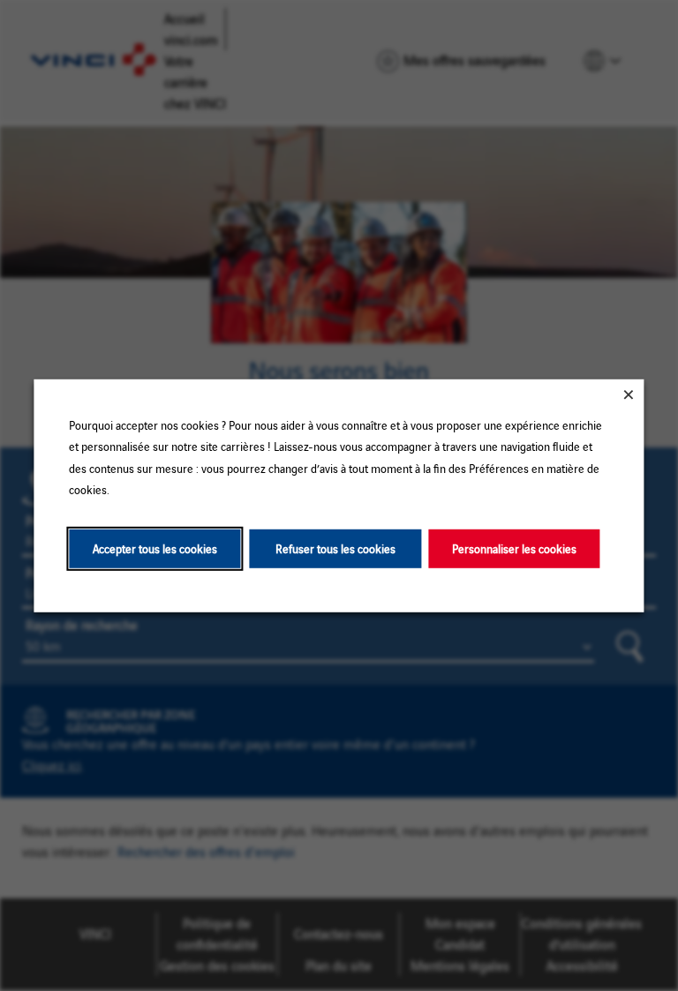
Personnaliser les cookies (514, 547)
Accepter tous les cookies (155, 547)
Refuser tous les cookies (335, 547)
